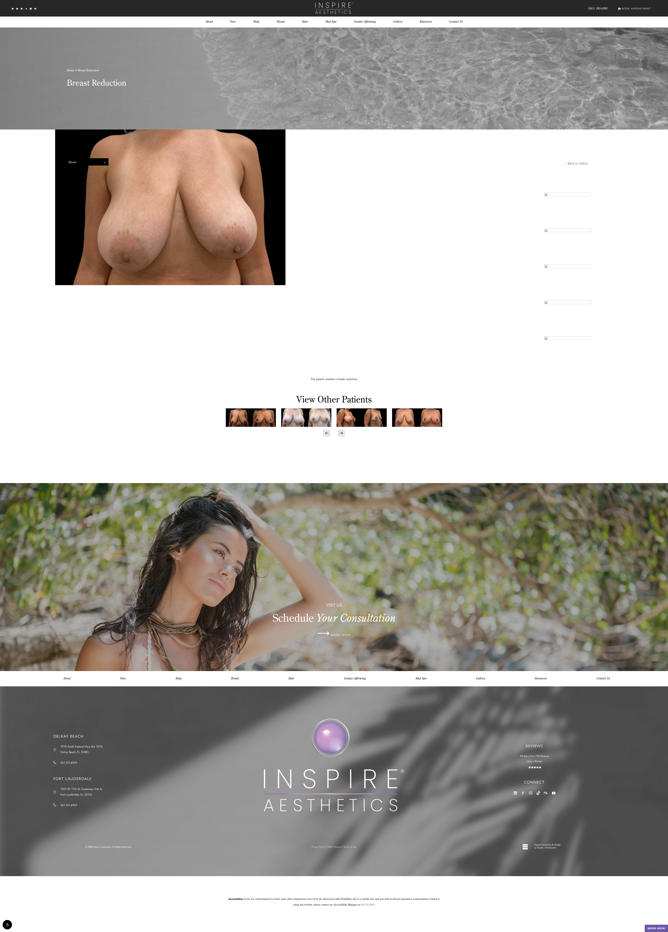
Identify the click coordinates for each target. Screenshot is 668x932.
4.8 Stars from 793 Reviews (534, 756)
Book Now (656, 928)
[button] (7, 924)
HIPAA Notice (334, 846)
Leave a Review (534, 761)
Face (123, 678)
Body (179, 678)
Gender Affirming (355, 678)
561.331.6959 (367, 904)
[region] (287, 198)
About (67, 678)
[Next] (341, 433)
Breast (72, 162)
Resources (541, 678)
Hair (291, 678)
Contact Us (603, 678)
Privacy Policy (318, 846)
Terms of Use (349, 846)
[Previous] (326, 433)
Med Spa (421, 678)
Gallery (480, 678)
